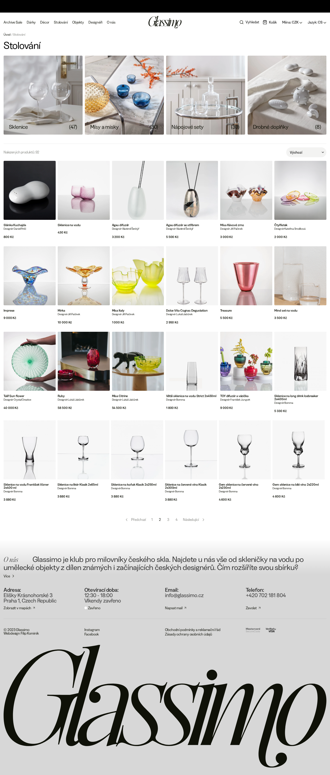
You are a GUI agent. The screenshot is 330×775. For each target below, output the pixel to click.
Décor (44, 22)
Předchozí (138, 519)
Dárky (31, 22)
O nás (111, 22)
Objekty (78, 22)
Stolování (61, 22)
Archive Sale (13, 22)
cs (315, 22)
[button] (270, 22)
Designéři (95, 22)
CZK (290, 22)
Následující (191, 519)
